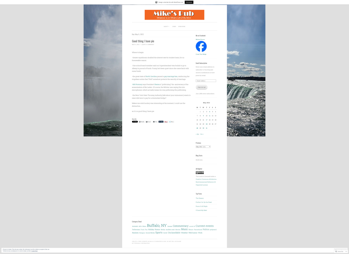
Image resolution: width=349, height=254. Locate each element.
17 (206, 120)
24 (206, 124)
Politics (206, 229)
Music (184, 229)
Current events (205, 226)
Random (135, 233)
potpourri (213, 229)
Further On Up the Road (204, 202)
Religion (142, 233)
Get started (189, 2)
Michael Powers (200, 39)
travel (165, 233)
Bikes (144, 226)
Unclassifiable (174, 232)
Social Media (150, 233)
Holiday (151, 229)
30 (203, 128)
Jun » (202, 134)
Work (200, 233)
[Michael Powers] (201, 51)
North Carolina (151, 76)
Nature (191, 229)
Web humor (192, 233)
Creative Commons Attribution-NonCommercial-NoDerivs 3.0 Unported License (206, 182)
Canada (169, 226)
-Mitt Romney (137, 84)
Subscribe (181, 26)
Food (142, 229)
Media (163, 229)
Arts (140, 226)
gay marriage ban (170, 76)
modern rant (170, 229)
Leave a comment (148, 44)
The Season (200, 198)
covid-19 (192, 226)
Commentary (180, 225)
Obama (157, 84)
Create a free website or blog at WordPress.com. (149, 241)
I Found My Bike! (201, 210)
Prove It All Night (201, 206)
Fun (146, 229)
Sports (159, 232)
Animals (135, 226)
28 (197, 128)
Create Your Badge (201, 54)
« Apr (197, 134)
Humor (157, 229)
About (166, 26)
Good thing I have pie (143, 41)
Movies (177, 229)
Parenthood (198, 229)
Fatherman (136, 229)
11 (209, 116)
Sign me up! (202, 87)
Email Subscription (201, 63)
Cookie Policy (34, 251)
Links (174, 26)
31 (206, 128)
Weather (184, 233)
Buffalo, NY (157, 225)
